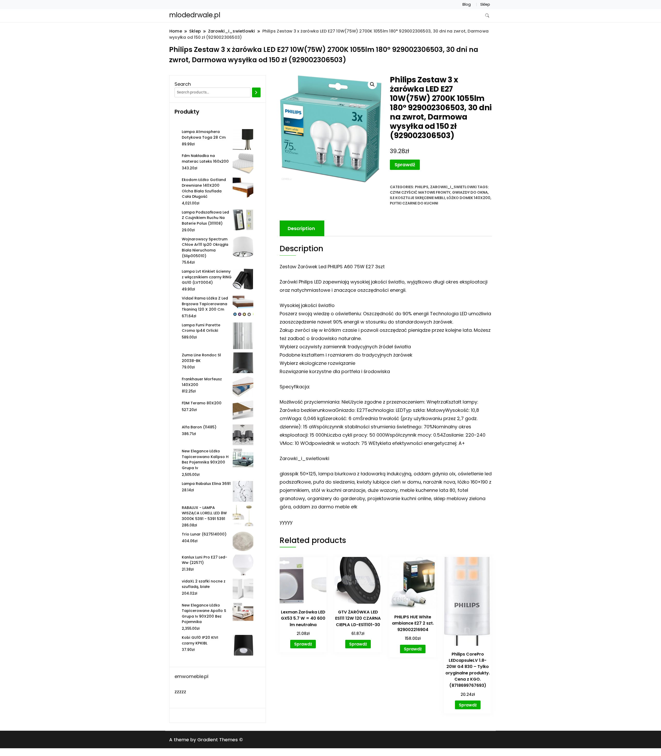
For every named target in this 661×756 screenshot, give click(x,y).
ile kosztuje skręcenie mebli (417, 197)
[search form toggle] (487, 15)
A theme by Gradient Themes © (206, 739)
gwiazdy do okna (470, 192)
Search (183, 84)
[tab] (301, 228)
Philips (421, 187)
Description (301, 228)
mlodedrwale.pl (194, 15)
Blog (466, 4)
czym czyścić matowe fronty (420, 192)
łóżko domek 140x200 (468, 197)
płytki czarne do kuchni (414, 203)
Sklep (485, 4)
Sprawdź (405, 164)
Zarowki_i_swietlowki (453, 187)
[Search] (256, 92)
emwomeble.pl (191, 676)
